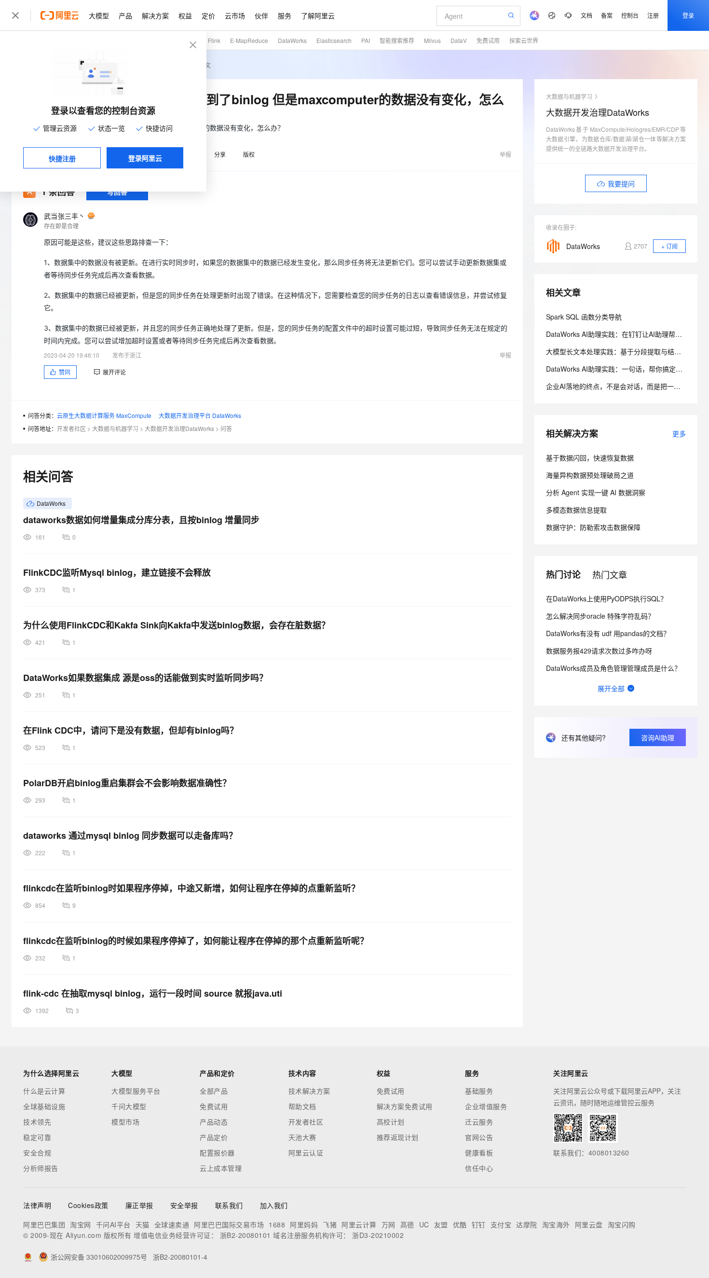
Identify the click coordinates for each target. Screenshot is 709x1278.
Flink (214, 40)
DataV (458, 40)
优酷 (460, 1224)
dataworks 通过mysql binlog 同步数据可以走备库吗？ (130, 835)
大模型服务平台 (136, 1091)
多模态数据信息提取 (576, 509)
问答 (226, 428)
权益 (185, 15)
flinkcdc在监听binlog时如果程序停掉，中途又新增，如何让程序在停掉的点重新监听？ (191, 888)
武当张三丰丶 (64, 216)
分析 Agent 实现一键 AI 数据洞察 (595, 492)
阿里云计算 (359, 1224)
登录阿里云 (145, 158)
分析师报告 (40, 1168)
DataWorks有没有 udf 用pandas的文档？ (608, 633)
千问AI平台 (113, 1224)
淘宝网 (80, 1224)
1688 (277, 1224)
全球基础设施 (44, 1106)
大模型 (99, 15)
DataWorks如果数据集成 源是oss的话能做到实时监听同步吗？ (145, 677)
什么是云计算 (44, 1091)
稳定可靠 (37, 1137)
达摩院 (526, 1224)
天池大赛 (302, 1137)
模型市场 (125, 1121)
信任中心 (479, 1168)
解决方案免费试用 (405, 1106)
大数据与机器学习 (115, 428)
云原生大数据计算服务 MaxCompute (104, 415)
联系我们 (229, 1205)
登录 (688, 15)
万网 (388, 1224)
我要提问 (621, 183)
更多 (679, 433)
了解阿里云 (318, 15)
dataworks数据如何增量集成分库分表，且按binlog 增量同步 (141, 520)
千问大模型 (129, 1106)
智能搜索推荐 (397, 40)
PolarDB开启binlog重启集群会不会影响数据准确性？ (127, 783)
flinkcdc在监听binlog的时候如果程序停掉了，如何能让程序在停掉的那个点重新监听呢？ (195, 940)
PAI (365, 40)
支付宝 (501, 1224)
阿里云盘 (589, 1224)
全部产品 (214, 1091)
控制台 (630, 15)
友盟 (441, 1224)
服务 (284, 15)
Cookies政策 (88, 1205)
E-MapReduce (249, 40)
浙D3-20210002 (378, 1235)
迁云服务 (479, 1121)
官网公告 (479, 1137)
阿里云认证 (306, 1152)
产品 (125, 15)
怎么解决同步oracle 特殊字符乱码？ (600, 616)
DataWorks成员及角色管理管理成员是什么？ (613, 668)
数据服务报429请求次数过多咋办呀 (599, 650)
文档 (586, 15)
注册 (653, 15)
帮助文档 (302, 1106)
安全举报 (184, 1205)
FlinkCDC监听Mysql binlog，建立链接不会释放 (117, 572)
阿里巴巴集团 (44, 1224)
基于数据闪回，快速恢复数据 (590, 457)
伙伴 (261, 15)
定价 (208, 15)
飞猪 (330, 1224)
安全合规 (37, 1152)
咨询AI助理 (657, 737)
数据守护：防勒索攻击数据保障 (593, 527)
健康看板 (479, 1152)
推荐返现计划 (398, 1137)
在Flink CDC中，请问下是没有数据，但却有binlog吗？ (130, 730)
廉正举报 (139, 1205)
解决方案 (155, 15)
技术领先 (37, 1121)
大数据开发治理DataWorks (179, 428)
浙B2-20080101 (245, 1235)
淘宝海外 (556, 1224)
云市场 (235, 15)
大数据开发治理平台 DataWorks (200, 415)
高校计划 (391, 1121)
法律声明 (37, 1205)
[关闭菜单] (15, 15)
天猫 (143, 1224)
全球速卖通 (172, 1224)
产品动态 (214, 1121)
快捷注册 (62, 158)
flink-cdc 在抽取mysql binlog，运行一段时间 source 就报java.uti (152, 993)
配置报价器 (217, 1152)
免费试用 (488, 40)
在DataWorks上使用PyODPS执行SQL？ (606, 598)
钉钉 (479, 1224)
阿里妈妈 (304, 1224)
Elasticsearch (334, 40)
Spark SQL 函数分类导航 (584, 316)
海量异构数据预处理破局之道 (590, 475)
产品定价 (214, 1137)
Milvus (432, 40)
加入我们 (274, 1205)
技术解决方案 (309, 1091)
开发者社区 (71, 428)
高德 (407, 1224)
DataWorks (292, 40)
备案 (607, 15)
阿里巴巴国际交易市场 (229, 1224)
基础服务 (479, 1091)
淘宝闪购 (622, 1224)
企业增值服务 (486, 1106)
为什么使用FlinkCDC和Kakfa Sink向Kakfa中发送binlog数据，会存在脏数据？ (176, 625)
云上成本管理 (221, 1168)
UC (424, 1224)
